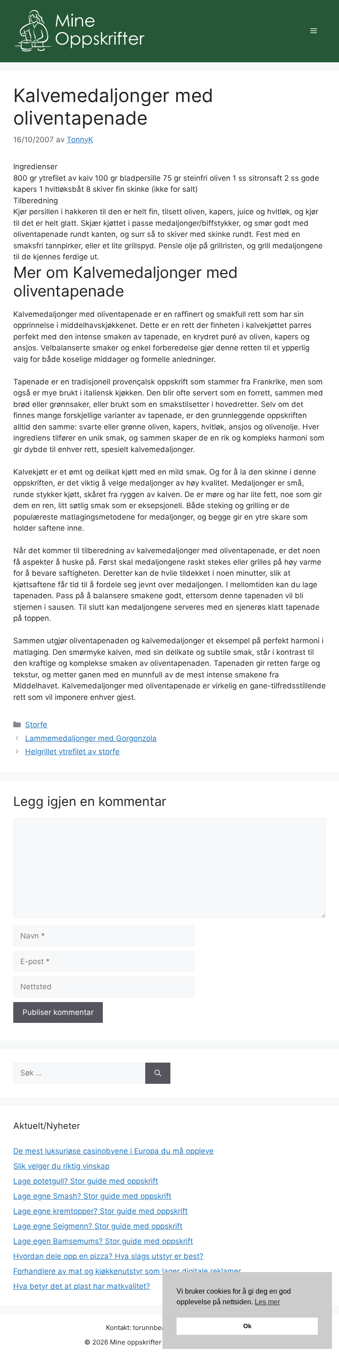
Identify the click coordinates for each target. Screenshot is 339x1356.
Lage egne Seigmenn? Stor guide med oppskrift (97, 1226)
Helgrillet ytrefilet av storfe (72, 751)
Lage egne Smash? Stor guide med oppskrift (92, 1196)
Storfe (36, 724)
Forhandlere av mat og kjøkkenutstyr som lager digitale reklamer (127, 1271)
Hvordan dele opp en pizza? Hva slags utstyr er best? (108, 1256)
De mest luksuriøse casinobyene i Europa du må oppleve (113, 1151)
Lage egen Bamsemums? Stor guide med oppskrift (103, 1241)
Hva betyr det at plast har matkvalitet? (81, 1286)
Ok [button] (247, 1325)
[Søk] (157, 1073)
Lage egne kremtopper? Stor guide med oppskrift (100, 1211)
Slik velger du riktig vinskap (61, 1166)
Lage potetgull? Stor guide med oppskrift (85, 1181)
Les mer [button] (267, 1302)
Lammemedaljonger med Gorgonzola (91, 738)
